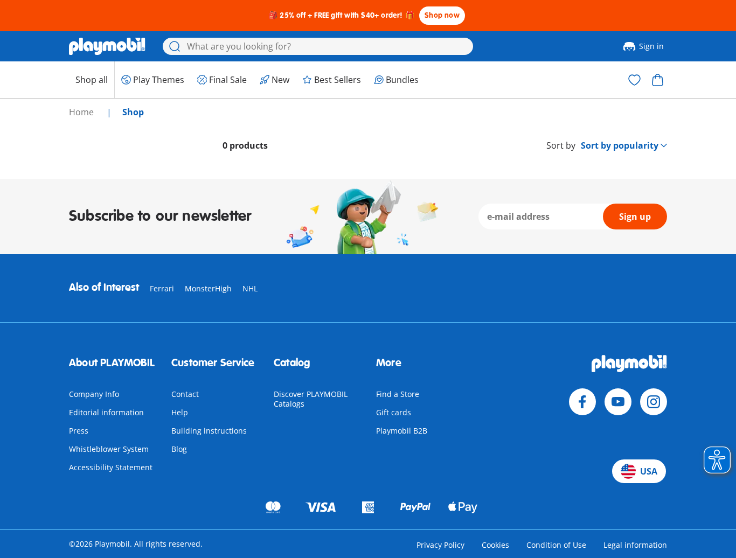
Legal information (635, 545)
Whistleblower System (109, 449)
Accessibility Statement (110, 467)
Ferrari (162, 288)
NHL (250, 288)
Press (78, 431)
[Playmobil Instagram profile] (653, 401)
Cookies (495, 545)
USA (648, 471)
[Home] (107, 46)
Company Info (94, 394)
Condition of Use (556, 545)
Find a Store (397, 394)
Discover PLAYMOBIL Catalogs (311, 399)
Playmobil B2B (401, 431)
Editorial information (106, 412)
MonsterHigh (208, 288)
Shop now (442, 15)
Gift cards (393, 412)
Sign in (651, 46)
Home (82, 112)
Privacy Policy (440, 545)
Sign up (635, 216)
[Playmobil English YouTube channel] (618, 401)
